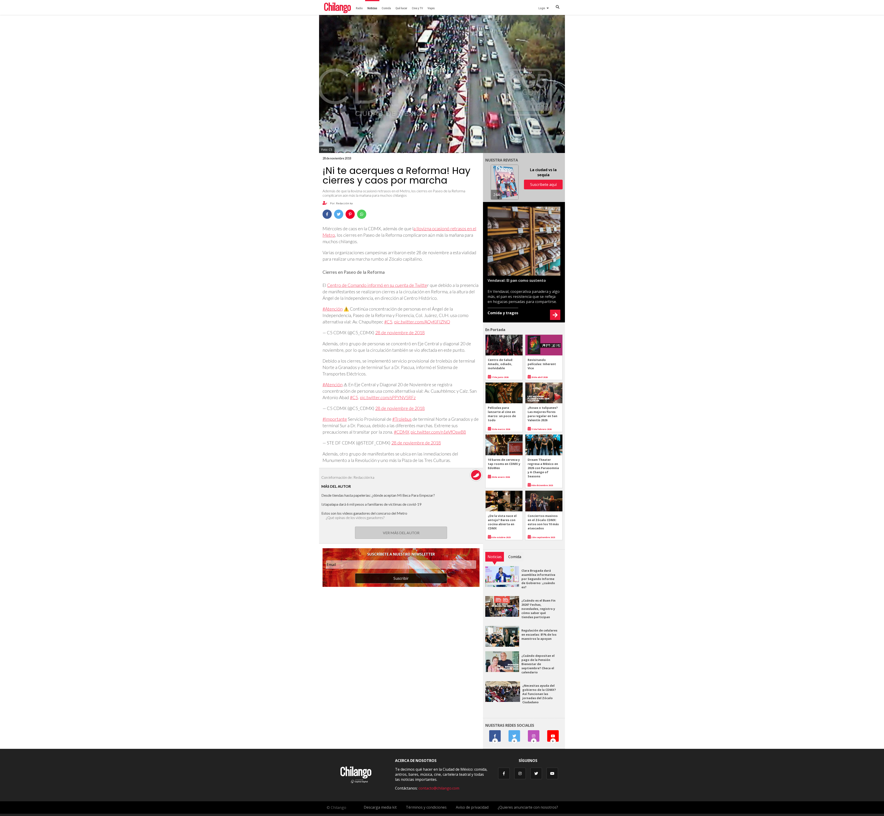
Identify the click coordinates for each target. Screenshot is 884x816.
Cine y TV (417, 8)
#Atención (333, 308)
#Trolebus (402, 419)
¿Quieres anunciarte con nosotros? (528, 807)
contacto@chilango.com (439, 788)
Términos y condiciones (426, 807)
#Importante (335, 419)
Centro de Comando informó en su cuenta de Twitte (377, 285)
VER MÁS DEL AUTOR (401, 533)
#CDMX (402, 432)
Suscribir (401, 578)
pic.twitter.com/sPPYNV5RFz (388, 397)
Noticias (372, 8)
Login (542, 8)
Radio (359, 8)
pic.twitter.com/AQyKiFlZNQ (422, 321)
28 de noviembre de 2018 (400, 332)
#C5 (388, 321)
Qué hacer (401, 8)
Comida (386, 8)
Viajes (431, 8)
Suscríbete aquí (543, 184)
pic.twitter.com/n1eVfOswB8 (438, 432)
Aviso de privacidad (472, 807)
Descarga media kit (380, 807)
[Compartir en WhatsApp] (361, 214)
